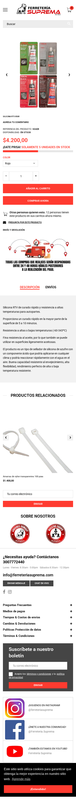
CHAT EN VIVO (42, 583)
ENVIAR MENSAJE (16, 583)
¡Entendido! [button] (38, 789)
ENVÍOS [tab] (50, 287)
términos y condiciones (39, 674)
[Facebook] (4, 592)
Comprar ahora (38, 200)
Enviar (38, 503)
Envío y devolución (14, 230)
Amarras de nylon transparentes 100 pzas (23, 476)
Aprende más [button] (21, 779)
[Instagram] (10, 592)
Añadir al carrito (38, 188)
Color (6, 157)
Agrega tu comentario (16, 122)
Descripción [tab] (30, 287)
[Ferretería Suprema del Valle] (38, 10)
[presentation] (6, 438)
